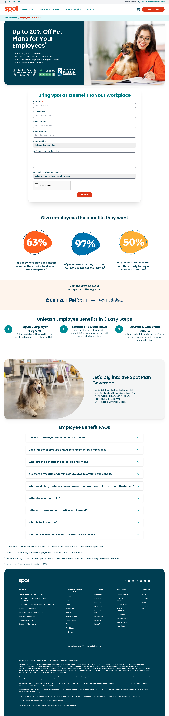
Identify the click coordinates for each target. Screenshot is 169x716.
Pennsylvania (71, 620)
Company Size (39, 141)
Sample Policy (122, 604)
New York (69, 612)
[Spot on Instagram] (124, 581)
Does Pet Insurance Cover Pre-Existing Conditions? (33, 599)
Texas (68, 624)
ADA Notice (121, 614)
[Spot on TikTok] (136, 581)
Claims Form (122, 622)
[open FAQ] (138, 438)
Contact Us (145, 607)
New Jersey (70, 608)
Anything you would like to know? (47, 151)
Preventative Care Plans (27, 620)
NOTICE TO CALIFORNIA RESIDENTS (31, 660)
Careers (145, 598)
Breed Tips (98, 594)
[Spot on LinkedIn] (132, 581)
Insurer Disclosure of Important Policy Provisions (62, 660)
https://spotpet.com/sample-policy (114, 665)
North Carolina (71, 616)
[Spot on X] (140, 581)
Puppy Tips (98, 624)
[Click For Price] (138, 9)
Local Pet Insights (97, 611)
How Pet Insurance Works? (28, 608)
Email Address (39, 111)
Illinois (68, 604)
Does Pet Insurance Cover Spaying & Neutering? (37, 604)
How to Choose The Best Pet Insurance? (33, 612)
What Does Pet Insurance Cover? (31, 594)
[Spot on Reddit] (144, 581)
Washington (70, 628)
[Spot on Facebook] (128, 581)
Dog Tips (97, 602)
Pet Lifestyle (98, 616)
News (144, 602)
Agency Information (121, 599)
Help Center (121, 626)
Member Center (122, 618)
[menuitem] (28, 9)
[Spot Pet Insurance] (24, 581)
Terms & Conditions (121, 609)
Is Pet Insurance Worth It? (28, 616)
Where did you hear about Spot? (47, 172)
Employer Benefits (123, 594)
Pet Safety (98, 620)
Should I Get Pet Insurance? (29, 624)
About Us (145, 594)
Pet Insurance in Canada (91, 646)
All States (69, 632)
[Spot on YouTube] (148, 581)
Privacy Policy (41, 705)
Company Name (40, 131)
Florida (68, 600)
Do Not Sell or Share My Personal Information (64, 705)
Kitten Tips (98, 606)
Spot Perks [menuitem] (91, 9)
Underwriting (130, 2)
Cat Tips (97, 598)
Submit (84, 194)
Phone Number (39, 121)
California (69, 596)
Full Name (37, 101)
